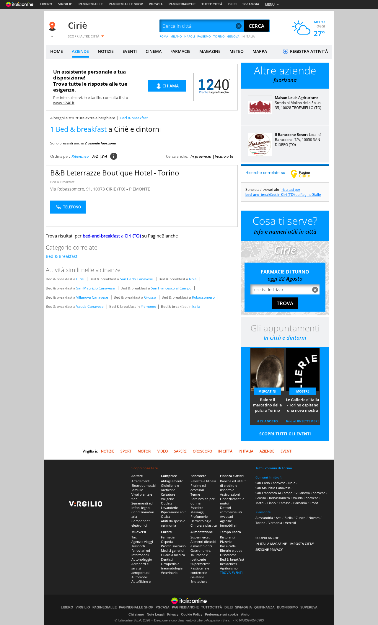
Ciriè (77, 25)
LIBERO (46, 4)
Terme (195, 494)
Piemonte (148, 306)
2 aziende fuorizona (100, 143)
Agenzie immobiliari (228, 523)
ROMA (163, 36)
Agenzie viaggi (142, 541)
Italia (196, 306)
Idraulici (137, 490)
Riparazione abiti (174, 512)
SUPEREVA (308, 607)
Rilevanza (80, 156)
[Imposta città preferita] (53, 26)
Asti (278, 517)
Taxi (134, 537)
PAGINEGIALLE (91, 4)
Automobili (140, 577)
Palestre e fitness (203, 481)
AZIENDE (80, 51)
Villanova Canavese (92, 297)
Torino (260, 522)
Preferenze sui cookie (221, 614)
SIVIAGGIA (250, 4)
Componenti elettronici (141, 523)
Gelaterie (197, 577)
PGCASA (156, 4)
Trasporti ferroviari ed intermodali (140, 550)
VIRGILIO (65, 4)
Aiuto (245, 614)
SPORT (125, 451)
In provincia (200, 156)
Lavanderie (169, 507)
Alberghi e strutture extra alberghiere (82, 118)
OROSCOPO (202, 451)
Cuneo (301, 517)
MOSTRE (302, 391)
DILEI (232, 4)
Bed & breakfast (232, 559)
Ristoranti (227, 537)
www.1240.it (63, 102)
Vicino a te (224, 156)
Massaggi (197, 512)
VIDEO (162, 451)
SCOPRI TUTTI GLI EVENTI (285, 434)
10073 (99, 189)
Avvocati (226, 516)
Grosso (150, 297)
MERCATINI (267, 391)
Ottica (165, 516)
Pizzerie (226, 541)
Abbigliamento (172, 481)
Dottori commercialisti (231, 509)
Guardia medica (173, 555)
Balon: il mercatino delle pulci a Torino (267, 405)
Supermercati (200, 537)
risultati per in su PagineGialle (283, 192)
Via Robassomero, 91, (71, 189)
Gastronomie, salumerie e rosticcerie (200, 554)
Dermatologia (200, 521)
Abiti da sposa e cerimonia (173, 523)
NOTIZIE (106, 51)
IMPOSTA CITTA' (302, 543)
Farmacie (168, 537)
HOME (56, 51)
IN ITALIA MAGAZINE (271, 543)
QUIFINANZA (264, 607)
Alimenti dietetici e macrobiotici (203, 543)
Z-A (104, 156)
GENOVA (233, 36)
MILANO (176, 36)
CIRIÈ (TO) (116, 189)
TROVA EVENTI (231, 572)
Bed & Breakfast (62, 182)
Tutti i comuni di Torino (273, 468)
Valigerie (167, 499)
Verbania (275, 522)
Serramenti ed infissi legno (142, 505)
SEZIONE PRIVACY (269, 549)
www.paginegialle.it (305, 174)
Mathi (259, 503)
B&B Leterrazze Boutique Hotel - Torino (114, 173)
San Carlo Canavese (136, 278)
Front (314, 503)
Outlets (166, 503)
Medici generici (172, 550)
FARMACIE (180, 51)
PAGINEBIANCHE (182, 4)
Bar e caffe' (228, 546)
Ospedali (168, 541)
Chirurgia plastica (203, 525)
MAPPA (259, 51)
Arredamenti (140, 481)
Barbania (300, 503)
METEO (236, 51)
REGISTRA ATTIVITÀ (308, 51)
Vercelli (290, 522)
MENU (270, 4)
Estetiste (196, 507)
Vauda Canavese (90, 306)
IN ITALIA (248, 36)
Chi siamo (136, 614)
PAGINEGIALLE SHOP (126, 4)
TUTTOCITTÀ (211, 4)
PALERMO (204, 36)
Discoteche (228, 555)
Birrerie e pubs (231, 550)
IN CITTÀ (225, 451)
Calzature (168, 494)
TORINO (219, 36)
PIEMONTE (139, 189)
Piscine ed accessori (198, 487)
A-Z (95, 156)
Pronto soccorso (173, 546)
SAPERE (180, 451)
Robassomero (203, 297)
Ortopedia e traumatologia (172, 565)
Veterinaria (169, 572)
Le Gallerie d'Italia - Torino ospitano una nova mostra (302, 405)
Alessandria (264, 517)
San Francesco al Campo (171, 288)
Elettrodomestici (143, 485)
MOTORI (144, 451)
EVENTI (130, 51)
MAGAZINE (210, 51)
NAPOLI (189, 36)
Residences (228, 563)
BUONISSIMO (287, 607)
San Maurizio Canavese (95, 288)
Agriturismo (229, 568)
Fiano (271, 503)
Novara (314, 517)
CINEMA (154, 51)
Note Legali (155, 614)
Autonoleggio (141, 559)
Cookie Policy (191, 614)
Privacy (172, 614)
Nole (193, 278)
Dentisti (167, 559)
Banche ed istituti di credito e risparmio (233, 485)
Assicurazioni (230, 494)
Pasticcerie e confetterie (199, 570)
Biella (288, 517)
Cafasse (284, 503)
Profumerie (199, 516)
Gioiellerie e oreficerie (170, 487)
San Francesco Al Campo (274, 493)
